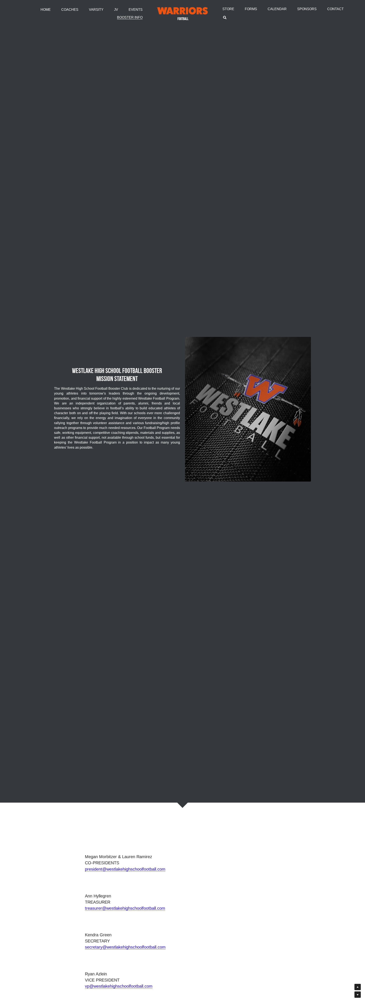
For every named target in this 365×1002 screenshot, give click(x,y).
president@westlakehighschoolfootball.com (125, 869)
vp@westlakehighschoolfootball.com (119, 986)
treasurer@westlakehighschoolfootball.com (125, 908)
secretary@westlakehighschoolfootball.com (125, 947)
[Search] (224, 17)
